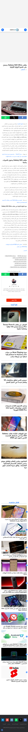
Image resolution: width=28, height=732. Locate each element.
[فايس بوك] (16, 286)
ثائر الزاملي (23, 69)
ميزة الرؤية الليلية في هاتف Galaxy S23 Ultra (18, 267)
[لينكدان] (13, 286)
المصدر (25, 250)
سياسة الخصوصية (23, 724)
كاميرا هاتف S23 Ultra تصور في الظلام (19, 257)
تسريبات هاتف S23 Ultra (22, 256)
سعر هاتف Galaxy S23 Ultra (10, 256)
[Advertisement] (14, 14)
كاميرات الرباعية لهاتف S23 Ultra (20, 259)
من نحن (8, 724)
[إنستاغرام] (15, 286)
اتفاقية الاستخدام (15, 724)
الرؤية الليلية (20, 124)
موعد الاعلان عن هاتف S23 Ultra (20, 263)
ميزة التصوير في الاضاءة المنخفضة (20, 265)
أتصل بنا (4, 724)
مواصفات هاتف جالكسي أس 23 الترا (20, 261)
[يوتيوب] (9, 286)
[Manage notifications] (2, 730)
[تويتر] (11, 286)
